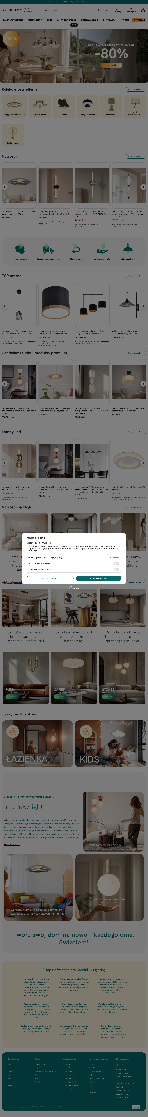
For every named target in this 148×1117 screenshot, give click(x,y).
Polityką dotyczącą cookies (79, 546)
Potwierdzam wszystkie (98, 578)
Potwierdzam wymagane (50, 578)
